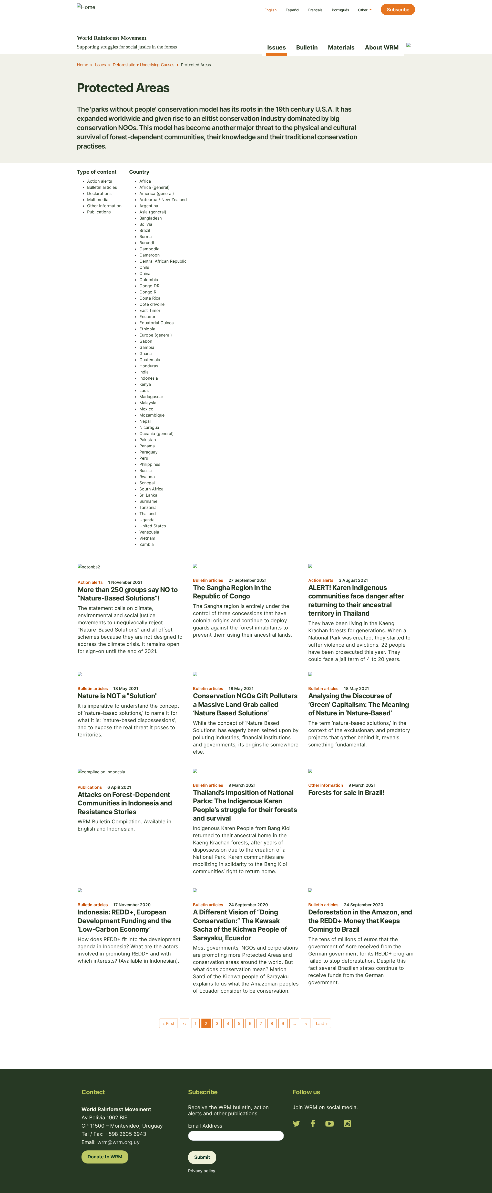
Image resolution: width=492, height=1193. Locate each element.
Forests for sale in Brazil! (346, 792)
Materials (341, 47)
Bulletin (307, 47)
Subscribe (398, 9)
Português (340, 10)
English (270, 10)
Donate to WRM (105, 1156)
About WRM (382, 47)
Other (363, 10)
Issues (276, 47)
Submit (202, 1157)
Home (82, 64)
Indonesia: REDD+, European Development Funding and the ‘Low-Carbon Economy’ (124, 920)
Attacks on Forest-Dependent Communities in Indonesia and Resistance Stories (125, 803)
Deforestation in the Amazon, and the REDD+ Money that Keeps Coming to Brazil (360, 920)
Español (292, 10)
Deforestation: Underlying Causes (143, 64)
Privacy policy (201, 1170)
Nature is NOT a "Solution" (117, 696)
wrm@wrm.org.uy (118, 1142)
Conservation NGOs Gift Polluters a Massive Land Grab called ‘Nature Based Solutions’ (245, 704)
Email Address (205, 1126)
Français (315, 10)
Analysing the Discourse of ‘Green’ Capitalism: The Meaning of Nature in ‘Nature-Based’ (358, 704)
